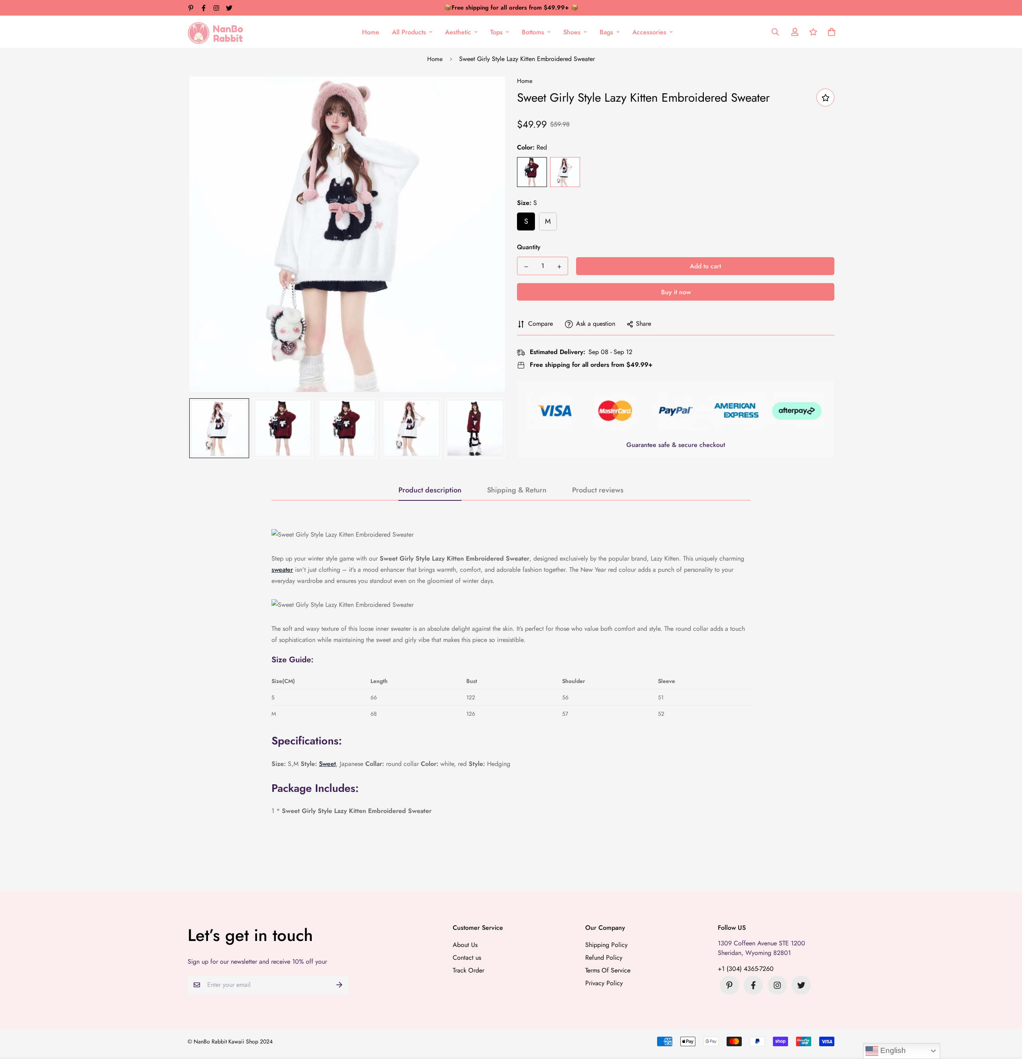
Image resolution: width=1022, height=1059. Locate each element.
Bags (606, 32)
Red (532, 172)
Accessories (649, 32)
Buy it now (676, 292)
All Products (409, 32)
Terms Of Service (607, 970)
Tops (496, 32)
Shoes (571, 32)
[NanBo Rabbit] (218, 32)
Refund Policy (603, 957)
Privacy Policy (604, 983)
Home (370, 32)
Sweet (327, 763)
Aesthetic (458, 32)
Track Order (468, 970)
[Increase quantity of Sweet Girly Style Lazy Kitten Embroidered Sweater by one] (559, 267)
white (565, 172)
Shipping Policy (606, 944)
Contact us (467, 957)
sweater (282, 569)
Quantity (529, 247)
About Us (465, 944)
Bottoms (533, 32)
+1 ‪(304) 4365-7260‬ (746, 968)
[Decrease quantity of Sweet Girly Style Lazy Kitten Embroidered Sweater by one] (526, 267)
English (892, 1050)
